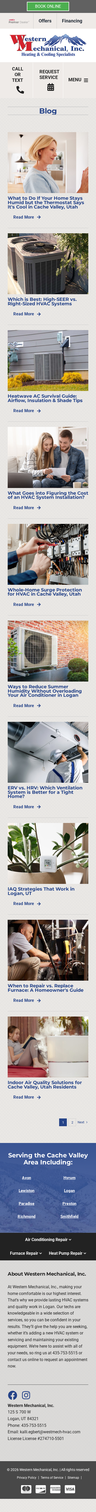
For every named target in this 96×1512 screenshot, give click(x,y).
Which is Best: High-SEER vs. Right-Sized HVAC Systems (42, 301)
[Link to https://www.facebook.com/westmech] (12, 1395)
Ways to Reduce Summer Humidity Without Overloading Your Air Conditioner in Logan (45, 691)
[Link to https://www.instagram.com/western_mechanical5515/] (26, 1395)
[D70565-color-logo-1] (48, 35)
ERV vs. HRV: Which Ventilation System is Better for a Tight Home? (45, 792)
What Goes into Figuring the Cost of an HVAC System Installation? (48, 495)
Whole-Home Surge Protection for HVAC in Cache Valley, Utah (45, 592)
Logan (69, 1190)
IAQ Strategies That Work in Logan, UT (41, 891)
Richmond (26, 1216)
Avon (26, 1177)
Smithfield (69, 1216)
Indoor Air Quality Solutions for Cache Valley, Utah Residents (45, 1085)
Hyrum (69, 1177)
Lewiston (27, 1190)
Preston (69, 1203)
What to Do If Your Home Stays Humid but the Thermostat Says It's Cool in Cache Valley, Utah (46, 202)
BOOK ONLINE (48, 6)
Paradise (27, 1203)
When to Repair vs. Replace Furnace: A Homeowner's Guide (45, 988)
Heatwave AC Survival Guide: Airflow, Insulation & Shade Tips (45, 398)
